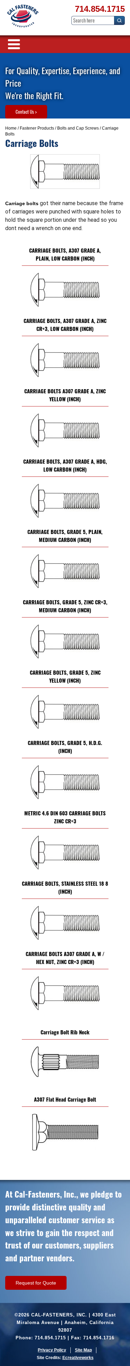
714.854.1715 (100, 9)
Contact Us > (26, 111)
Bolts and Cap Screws (78, 128)
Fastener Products (37, 128)
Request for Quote (36, 1283)
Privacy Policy (52, 1350)
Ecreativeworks (78, 1357)
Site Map (83, 1350)
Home (11, 128)
